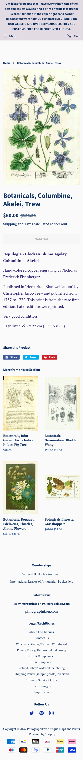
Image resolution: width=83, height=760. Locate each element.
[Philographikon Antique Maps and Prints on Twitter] (31, 714)
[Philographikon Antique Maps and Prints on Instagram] (51, 714)
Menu (12, 36)
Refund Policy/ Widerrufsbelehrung (42, 668)
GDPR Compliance (41, 656)
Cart (76, 36)
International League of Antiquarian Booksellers (41, 581)
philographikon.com (41, 611)
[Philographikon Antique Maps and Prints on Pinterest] (41, 714)
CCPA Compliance (41, 662)
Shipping (10, 224)
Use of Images (42, 686)
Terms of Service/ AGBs (41, 680)
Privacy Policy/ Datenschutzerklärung (41, 650)
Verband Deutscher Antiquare (41, 574)
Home (6, 63)
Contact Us (41, 638)
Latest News (41, 595)
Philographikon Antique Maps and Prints (53, 729)
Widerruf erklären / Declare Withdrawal (41, 644)
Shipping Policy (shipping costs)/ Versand (41, 674)
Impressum (41, 692)
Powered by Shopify (42, 734)
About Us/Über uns (41, 632)
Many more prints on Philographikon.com (41, 604)
